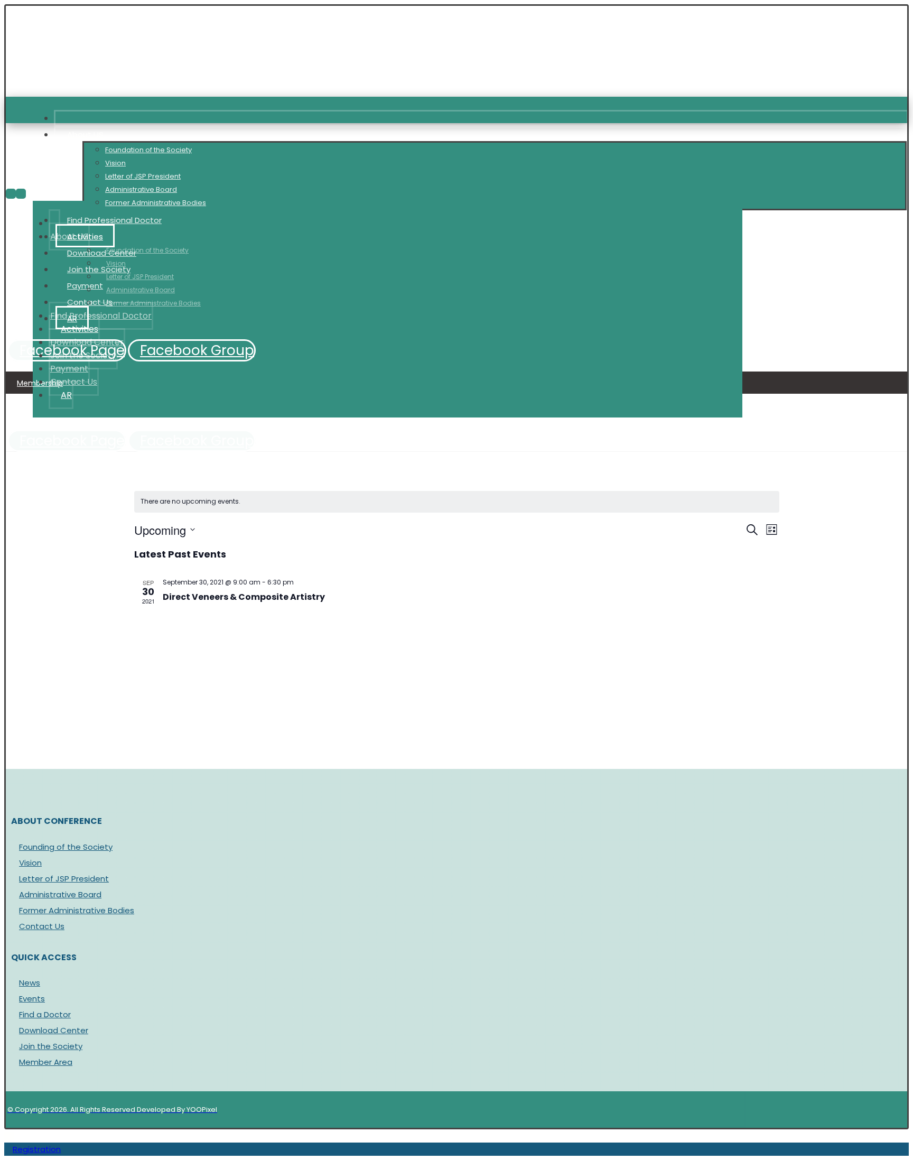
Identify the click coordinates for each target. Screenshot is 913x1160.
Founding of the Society (66, 846)
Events (32, 998)
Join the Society (50, 1046)
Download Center (53, 1030)
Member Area (45, 1062)
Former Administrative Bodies (76, 910)
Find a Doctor (45, 1014)
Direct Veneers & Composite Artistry (244, 597)
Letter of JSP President (64, 878)
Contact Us (41, 926)
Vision (30, 862)
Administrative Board (60, 894)
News (29, 982)
